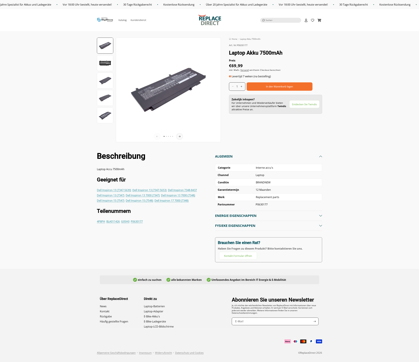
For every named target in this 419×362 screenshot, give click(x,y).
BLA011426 (113, 221)
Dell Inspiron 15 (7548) (139, 200)
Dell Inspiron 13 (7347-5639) (114, 190)
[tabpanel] (268, 207)
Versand (244, 70)
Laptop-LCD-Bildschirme (159, 326)
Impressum (145, 352)
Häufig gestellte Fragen (114, 321)
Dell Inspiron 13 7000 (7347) (143, 195)
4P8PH (101, 221)
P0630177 (137, 221)
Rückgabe (106, 316)
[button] (281, 20)
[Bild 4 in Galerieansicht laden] (105, 98)
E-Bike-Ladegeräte (155, 321)
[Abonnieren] (314, 321)
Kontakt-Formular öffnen (238, 255)
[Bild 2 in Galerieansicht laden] (105, 63)
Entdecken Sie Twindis (304, 104)
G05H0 (125, 221)
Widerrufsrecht (163, 352)
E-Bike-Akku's (152, 316)
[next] (179, 136)
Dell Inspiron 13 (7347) (110, 195)
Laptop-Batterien (154, 306)
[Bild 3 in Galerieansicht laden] (105, 80)
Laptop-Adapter (153, 311)
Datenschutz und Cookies (189, 352)
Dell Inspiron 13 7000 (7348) (178, 195)
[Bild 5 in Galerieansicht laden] (105, 115)
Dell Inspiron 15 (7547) (110, 200)
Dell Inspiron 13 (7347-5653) (149, 190)
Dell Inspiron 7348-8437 (182, 190)
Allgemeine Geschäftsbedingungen (116, 352)
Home (234, 39)
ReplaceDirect (308, 352)
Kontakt (104, 311)
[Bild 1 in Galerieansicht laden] (105, 45)
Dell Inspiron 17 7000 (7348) (172, 200)
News (103, 306)
